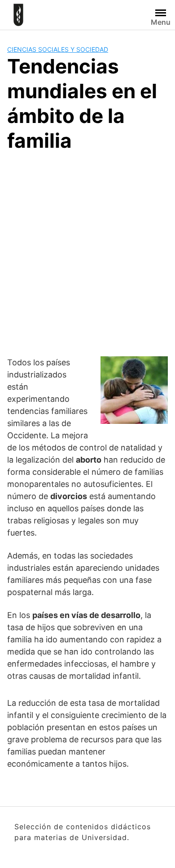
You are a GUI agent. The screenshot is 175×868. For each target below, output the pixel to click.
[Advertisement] (87, 253)
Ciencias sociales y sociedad (57, 49)
